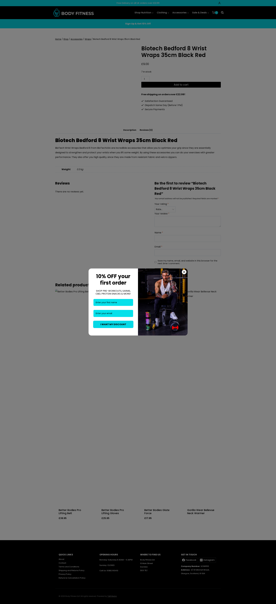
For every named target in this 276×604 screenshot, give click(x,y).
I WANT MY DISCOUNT (113, 324)
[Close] (184, 271)
